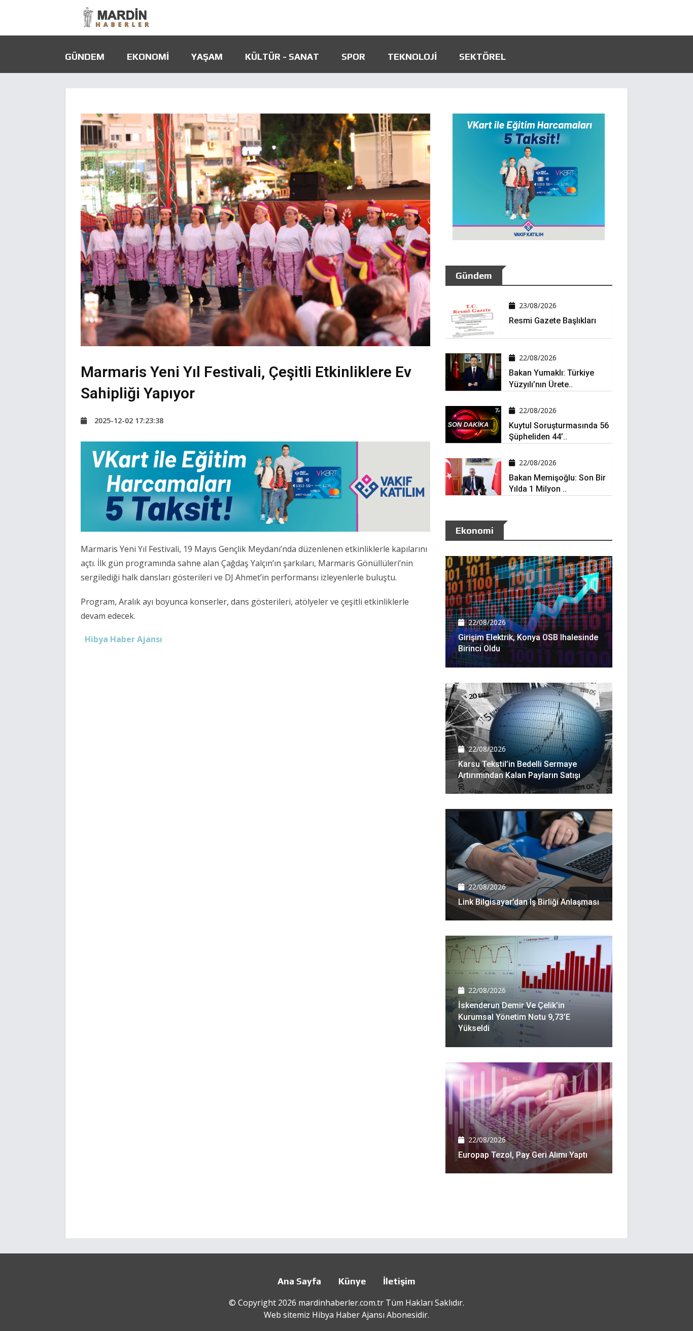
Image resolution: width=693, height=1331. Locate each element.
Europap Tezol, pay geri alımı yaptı (522, 1155)
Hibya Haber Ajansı (348, 1314)
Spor (353, 56)
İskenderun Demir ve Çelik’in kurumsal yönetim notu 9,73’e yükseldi (514, 1017)
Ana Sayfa (299, 1281)
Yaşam (207, 56)
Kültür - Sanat (282, 56)
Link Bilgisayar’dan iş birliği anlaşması (528, 902)
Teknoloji (412, 56)
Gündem (85, 56)
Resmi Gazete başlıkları (552, 320)
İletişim (399, 1281)
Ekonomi (148, 56)
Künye (352, 1281)
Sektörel (482, 56)
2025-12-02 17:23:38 (128, 420)
